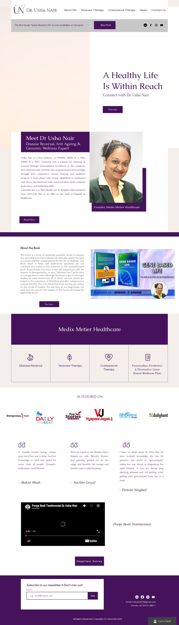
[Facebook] (150, 25)
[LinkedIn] (145, 25)
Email (29, 590)
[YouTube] (161, 25)
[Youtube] (153, 597)
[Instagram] (156, 25)
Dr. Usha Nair (41, 10)
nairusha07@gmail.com (144, 602)
